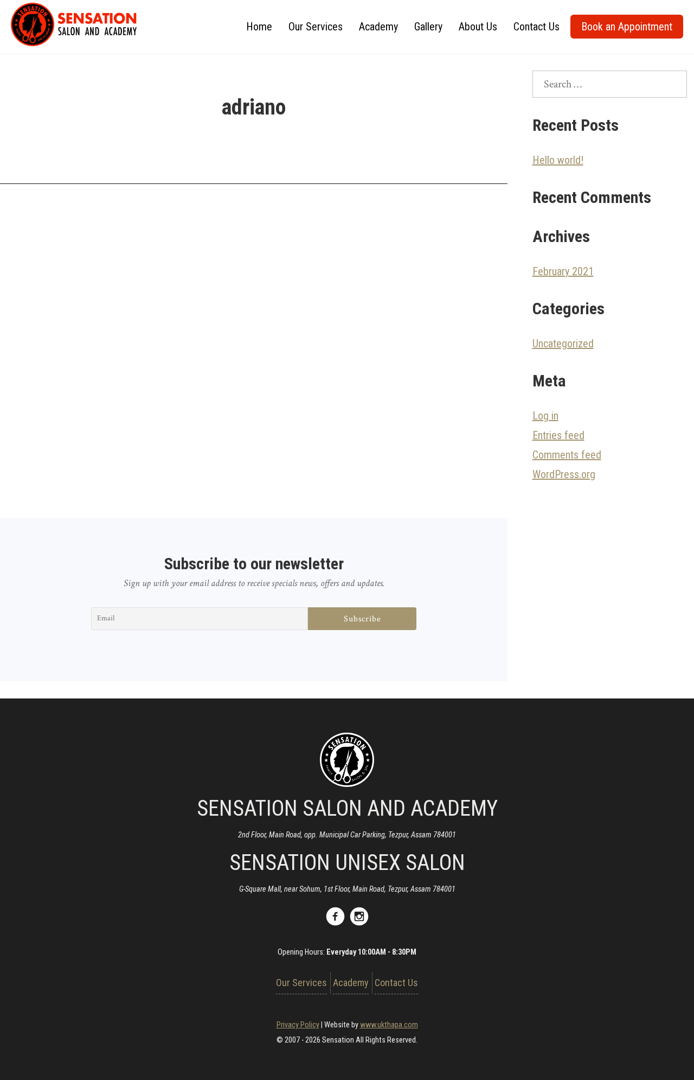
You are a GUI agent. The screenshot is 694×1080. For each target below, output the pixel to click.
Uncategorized (563, 343)
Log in (545, 415)
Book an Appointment (626, 26)
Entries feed (558, 435)
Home (259, 26)
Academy (378, 26)
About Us (478, 26)
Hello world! (557, 160)
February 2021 (563, 271)
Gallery (428, 26)
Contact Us (536, 26)
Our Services (315, 26)
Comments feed (566, 454)
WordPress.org (563, 474)
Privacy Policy (298, 1025)
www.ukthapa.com (389, 1025)
